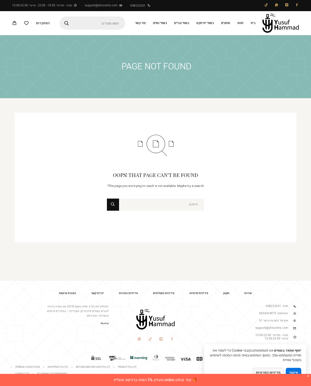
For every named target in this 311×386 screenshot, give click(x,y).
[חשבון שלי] (42, 23)
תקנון (226, 293)
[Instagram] (287, 6)
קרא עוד (104, 323)
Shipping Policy (58, 367)
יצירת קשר (97, 293)
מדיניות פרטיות (199, 293)
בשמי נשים (160, 23)
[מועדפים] (26, 24)
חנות (240, 23)
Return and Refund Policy (93, 367)
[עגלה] (14, 24)
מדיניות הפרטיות (268, 372)
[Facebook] (297, 6)
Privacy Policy (127, 367)
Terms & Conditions (27, 367)
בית (253, 23)
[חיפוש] (161, 205)
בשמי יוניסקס (205, 23)
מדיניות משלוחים (163, 293)
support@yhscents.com (101, 5)
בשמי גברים (181, 23)
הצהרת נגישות (67, 293)
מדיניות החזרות (128, 293)
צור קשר (140, 23)
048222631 (138, 5)
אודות (248, 293)
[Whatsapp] (276, 6)
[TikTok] (266, 6)
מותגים (225, 23)
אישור (293, 372)
